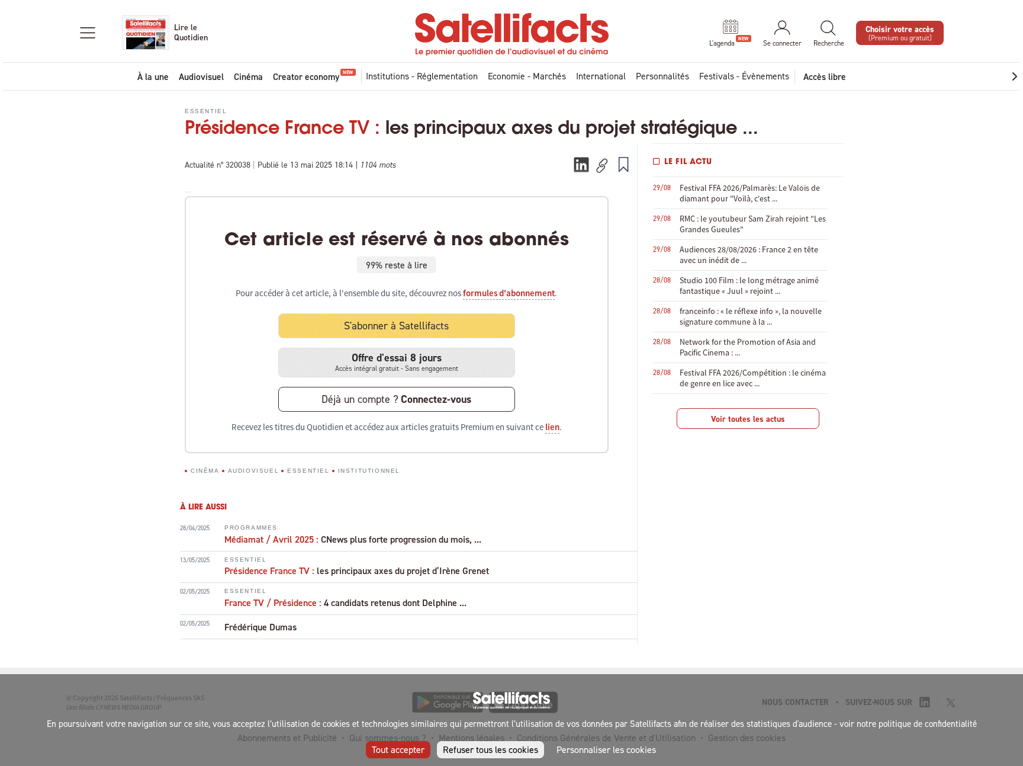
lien (552, 427)
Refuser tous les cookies (490, 749)
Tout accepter (398, 749)
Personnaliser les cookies (606, 749)
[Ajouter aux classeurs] (623, 164)
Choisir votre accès (900, 32)
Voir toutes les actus (748, 419)
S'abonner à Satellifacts (396, 325)
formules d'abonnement (509, 293)
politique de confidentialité (928, 723)
